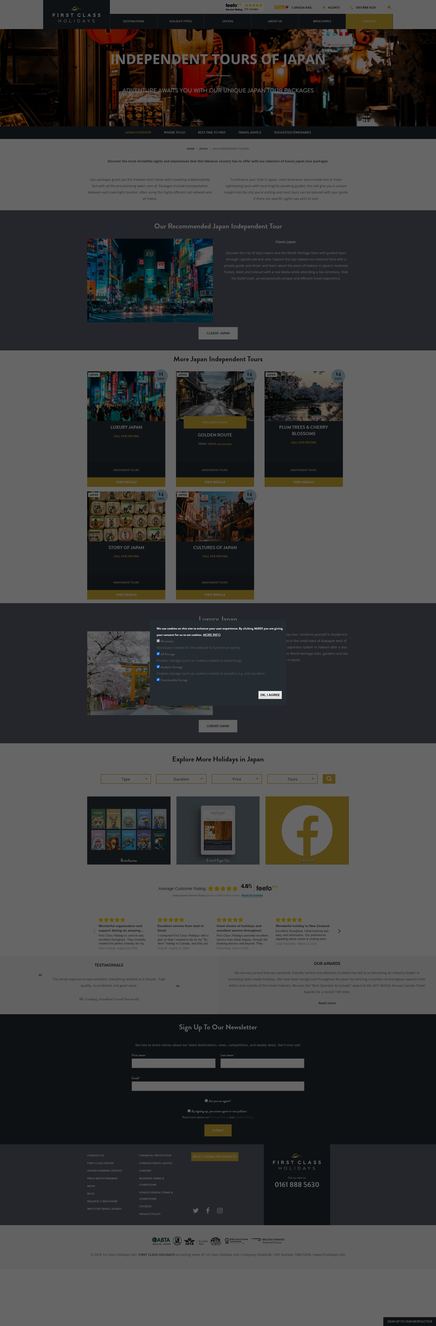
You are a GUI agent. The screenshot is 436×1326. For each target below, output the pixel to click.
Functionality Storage (174, 679)
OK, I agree (270, 694)
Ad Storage (168, 654)
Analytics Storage (171, 666)
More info (211, 634)
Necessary (167, 641)
